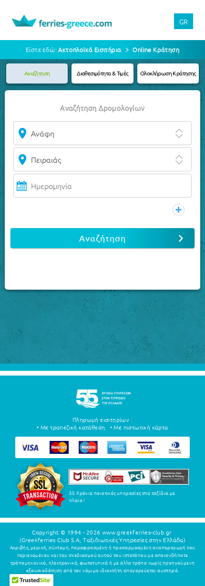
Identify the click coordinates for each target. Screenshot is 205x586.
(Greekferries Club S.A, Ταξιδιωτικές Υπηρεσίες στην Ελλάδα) (103, 540)
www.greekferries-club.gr (137, 532)
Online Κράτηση (156, 49)
